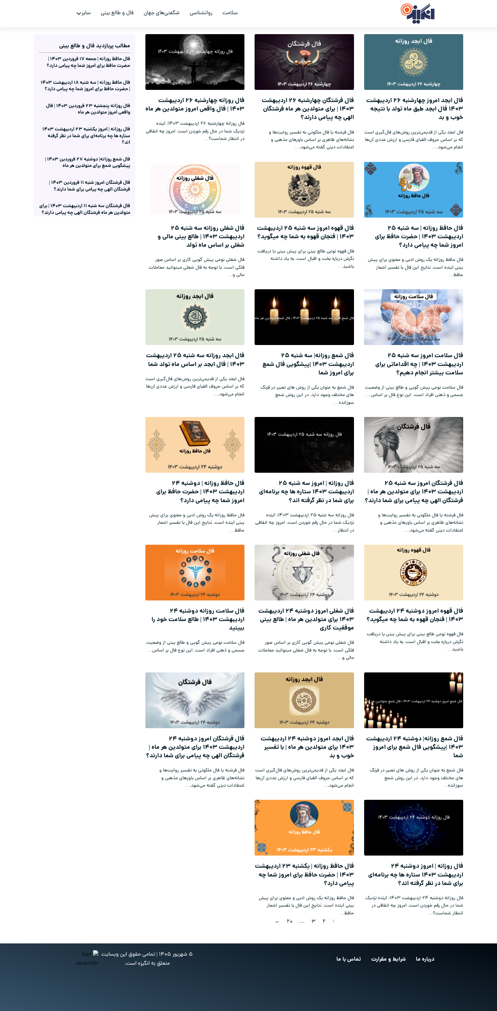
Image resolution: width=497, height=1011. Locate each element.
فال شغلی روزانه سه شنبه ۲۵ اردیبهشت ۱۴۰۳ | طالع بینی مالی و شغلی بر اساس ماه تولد (201, 237)
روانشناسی (201, 13)
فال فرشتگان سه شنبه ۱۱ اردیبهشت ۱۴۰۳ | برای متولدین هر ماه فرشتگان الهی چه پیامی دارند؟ (84, 209)
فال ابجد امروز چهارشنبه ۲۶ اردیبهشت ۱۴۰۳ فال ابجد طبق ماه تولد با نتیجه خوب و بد (414, 109)
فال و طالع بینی (117, 13)
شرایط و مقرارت (388, 959)
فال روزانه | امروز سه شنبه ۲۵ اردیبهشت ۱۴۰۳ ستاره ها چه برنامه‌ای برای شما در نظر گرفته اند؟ (306, 492)
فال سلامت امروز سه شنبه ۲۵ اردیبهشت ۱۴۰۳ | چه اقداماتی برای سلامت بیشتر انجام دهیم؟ (419, 364)
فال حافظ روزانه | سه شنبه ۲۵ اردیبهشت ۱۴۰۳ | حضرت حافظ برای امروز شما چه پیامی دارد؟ (419, 237)
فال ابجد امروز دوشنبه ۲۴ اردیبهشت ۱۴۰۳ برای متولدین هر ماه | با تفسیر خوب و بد (307, 747)
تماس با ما (348, 959)
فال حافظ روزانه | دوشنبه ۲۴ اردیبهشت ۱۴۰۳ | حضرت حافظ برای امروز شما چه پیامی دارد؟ (200, 492)
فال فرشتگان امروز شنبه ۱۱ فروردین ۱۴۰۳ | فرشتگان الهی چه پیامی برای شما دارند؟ (89, 186)
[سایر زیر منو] (78, 13)
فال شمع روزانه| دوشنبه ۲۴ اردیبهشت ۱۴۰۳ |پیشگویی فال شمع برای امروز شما (414, 747)
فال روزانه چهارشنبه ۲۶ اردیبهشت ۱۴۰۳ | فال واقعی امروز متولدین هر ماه (194, 105)
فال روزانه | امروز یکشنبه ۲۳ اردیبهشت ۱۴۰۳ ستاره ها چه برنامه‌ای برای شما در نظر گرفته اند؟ (86, 136)
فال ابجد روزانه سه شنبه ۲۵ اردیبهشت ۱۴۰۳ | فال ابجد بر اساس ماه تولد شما (195, 360)
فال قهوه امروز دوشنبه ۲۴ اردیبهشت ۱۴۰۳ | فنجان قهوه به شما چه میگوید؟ (414, 616)
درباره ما (425, 959)
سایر (86, 13)
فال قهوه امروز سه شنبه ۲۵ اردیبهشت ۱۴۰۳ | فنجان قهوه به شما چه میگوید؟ (305, 233)
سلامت (230, 13)
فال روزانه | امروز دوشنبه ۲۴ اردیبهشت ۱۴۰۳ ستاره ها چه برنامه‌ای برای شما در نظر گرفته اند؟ (415, 875)
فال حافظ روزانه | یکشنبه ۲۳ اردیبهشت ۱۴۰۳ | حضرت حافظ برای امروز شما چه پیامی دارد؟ (304, 875)
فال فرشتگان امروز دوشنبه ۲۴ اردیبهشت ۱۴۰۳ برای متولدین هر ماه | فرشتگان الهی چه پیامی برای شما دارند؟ (195, 747)
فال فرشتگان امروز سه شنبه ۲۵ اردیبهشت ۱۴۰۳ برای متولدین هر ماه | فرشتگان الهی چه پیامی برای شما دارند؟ (414, 492)
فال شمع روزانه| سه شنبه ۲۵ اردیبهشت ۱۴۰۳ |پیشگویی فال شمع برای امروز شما (308, 364)
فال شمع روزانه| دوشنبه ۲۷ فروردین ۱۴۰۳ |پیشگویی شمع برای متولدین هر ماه (87, 163)
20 (289, 922)
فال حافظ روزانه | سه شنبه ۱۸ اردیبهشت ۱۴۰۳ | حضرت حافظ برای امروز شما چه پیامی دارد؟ (85, 86)
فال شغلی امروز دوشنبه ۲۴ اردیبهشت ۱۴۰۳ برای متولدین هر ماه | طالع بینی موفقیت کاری (306, 620)
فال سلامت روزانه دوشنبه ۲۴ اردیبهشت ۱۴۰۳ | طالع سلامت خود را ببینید (197, 620)
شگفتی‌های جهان (162, 13)
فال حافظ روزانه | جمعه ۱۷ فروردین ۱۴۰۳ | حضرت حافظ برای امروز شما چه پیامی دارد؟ (88, 62)
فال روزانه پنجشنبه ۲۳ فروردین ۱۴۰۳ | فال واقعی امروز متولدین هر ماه (88, 109)
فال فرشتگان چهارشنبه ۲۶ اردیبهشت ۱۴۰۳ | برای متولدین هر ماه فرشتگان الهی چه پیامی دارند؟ (308, 109)
